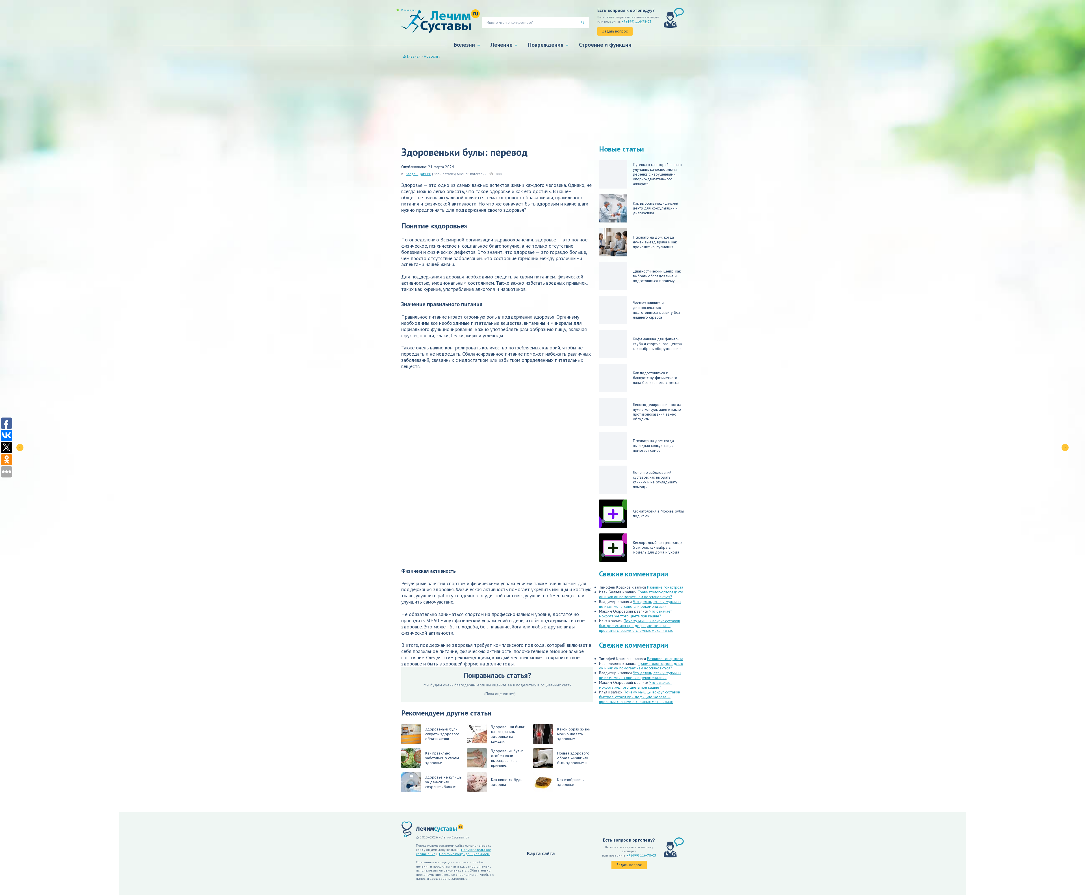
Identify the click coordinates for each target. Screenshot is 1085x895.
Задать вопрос (615, 31)
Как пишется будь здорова (506, 782)
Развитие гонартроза (665, 587)
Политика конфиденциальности (464, 854)
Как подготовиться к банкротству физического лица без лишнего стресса (656, 377)
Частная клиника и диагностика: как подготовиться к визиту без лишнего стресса (656, 310)
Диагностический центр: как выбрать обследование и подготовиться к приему (657, 276)
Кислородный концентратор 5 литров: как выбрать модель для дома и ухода (657, 547)
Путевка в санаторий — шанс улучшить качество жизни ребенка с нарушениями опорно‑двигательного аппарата (657, 174)
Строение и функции (605, 44)
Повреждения (545, 44)
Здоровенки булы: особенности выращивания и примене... (507, 758)
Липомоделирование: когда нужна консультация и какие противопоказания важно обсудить (657, 411)
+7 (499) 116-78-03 (636, 21)
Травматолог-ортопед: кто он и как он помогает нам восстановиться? (641, 594)
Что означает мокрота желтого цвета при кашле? (635, 614)
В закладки (408, 10)
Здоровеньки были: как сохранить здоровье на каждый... (507, 734)
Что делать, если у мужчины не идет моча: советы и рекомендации (640, 604)
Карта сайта (541, 853)
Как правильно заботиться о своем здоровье (442, 758)
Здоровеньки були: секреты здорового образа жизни (442, 734)
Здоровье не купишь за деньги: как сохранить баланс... (443, 782)
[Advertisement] (542, 101)
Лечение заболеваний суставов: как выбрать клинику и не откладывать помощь (655, 479)
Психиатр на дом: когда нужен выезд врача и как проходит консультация (655, 242)
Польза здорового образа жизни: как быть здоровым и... (574, 758)
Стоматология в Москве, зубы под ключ (658, 513)
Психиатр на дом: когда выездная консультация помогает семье (653, 445)
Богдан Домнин (418, 174)
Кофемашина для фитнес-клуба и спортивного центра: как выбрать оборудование (657, 343)
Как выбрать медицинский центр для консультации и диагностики (655, 208)
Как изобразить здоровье (570, 782)
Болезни (464, 44)
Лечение (502, 44)
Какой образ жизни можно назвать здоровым (573, 734)
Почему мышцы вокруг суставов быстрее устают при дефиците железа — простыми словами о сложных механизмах (639, 625)
